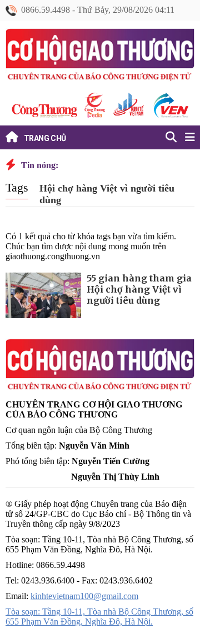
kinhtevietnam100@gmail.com (84, 596)
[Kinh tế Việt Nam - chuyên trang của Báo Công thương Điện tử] (128, 105)
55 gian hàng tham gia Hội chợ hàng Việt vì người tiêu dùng (139, 289)
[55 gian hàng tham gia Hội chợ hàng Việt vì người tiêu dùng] (43, 295)
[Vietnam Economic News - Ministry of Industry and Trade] (169, 105)
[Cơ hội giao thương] (100, 56)
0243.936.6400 (47, 580)
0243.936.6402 (126, 580)
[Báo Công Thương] (44, 111)
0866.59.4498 (45, 9)
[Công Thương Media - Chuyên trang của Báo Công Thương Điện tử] (94, 105)
